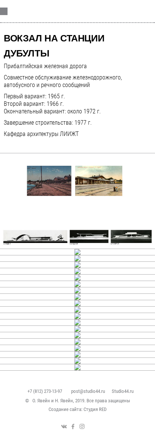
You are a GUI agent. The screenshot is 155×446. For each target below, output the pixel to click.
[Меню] (139, 11)
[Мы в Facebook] (73, 426)
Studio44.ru (123, 391)
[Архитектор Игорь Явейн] (53, 10)
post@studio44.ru (88, 391)
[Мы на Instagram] (82, 426)
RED (102, 409)
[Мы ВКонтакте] (64, 426)
